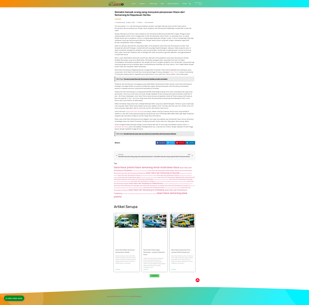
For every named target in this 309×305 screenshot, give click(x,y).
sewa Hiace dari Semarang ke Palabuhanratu (146, 183)
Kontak (185, 3)
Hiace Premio (174, 72)
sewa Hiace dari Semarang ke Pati (186, 183)
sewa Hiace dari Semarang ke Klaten (161, 179)
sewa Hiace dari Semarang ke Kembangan (140, 179)
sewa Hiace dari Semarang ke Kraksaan (181, 179)
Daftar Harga (153, 3)
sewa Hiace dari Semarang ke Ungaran (148, 193)
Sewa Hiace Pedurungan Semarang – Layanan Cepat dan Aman (154, 252)
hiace (117, 167)
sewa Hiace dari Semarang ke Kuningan (122, 181)
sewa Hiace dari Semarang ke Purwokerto (177, 185)
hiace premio (127, 167)
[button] (161, 143)
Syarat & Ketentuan (173, 3)
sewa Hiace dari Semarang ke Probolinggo (126, 185)
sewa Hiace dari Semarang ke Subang (173, 187)
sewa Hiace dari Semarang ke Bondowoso (132, 173)
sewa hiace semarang (169, 193)
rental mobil (159, 167)
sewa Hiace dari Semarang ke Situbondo (134, 187)
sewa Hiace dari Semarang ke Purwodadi (152, 185)
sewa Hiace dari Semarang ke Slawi (154, 187)
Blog (162, 3)
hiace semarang (144, 167)
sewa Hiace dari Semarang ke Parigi (170, 183)
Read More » (118, 269)
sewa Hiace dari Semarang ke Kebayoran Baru (171, 177)
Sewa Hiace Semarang (113, 296)
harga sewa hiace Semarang (135, 111)
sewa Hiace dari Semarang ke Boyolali (162, 173)
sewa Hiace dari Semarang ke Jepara (129, 177)
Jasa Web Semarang (135, 296)
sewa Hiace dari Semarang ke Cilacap (129, 175)
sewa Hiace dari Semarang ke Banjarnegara (161, 170)
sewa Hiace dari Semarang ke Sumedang (146, 190)
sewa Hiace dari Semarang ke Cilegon (148, 175)
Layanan (141, 3)
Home (133, 3)
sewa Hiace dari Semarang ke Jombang (149, 177)
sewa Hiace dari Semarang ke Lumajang (142, 181)
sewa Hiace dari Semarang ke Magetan (163, 181)
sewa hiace (173, 167)
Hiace (128, 26)
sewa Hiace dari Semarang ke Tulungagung (131, 193)
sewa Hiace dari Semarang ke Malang (179, 181)
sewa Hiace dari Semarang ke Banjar (140, 170)
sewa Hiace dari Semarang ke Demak (168, 175)
